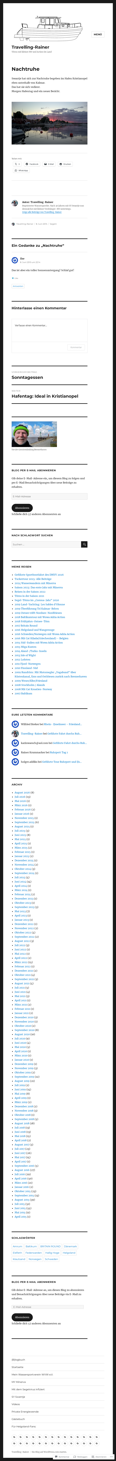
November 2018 (24, 1110)
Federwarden (34, 1252)
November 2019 (24, 1068)
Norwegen (35, 1259)
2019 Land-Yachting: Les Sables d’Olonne (40, 604)
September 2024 (24, 873)
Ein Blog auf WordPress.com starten (49, 1452)
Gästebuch (18, 1419)
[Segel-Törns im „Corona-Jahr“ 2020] (52, 1437)
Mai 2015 (20, 1212)
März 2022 (21, 962)
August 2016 (22, 1170)
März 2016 (21, 1182)
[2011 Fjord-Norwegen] (58, 1443)
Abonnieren (22, 507)
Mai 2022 (20, 953)
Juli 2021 (20, 987)
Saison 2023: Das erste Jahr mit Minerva (39, 587)
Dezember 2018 (24, 1106)
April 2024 (21, 885)
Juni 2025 (20, 834)
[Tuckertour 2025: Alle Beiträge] (20, 1437)
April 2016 (21, 1178)
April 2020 (21, 1051)
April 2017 (20, 1161)
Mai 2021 (20, 996)
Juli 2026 (20, 796)
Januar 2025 (22, 856)
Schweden (51, 1259)
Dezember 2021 (24, 970)
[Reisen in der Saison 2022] (39, 1437)
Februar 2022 (23, 966)
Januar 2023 (22, 919)
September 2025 (24, 822)
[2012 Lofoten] (52, 1443)
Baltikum (31, 1246)
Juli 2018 (20, 1127)
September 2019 (24, 1076)
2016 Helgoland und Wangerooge (35, 629)
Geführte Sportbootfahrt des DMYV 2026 (39, 574)
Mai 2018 (20, 1136)
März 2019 (21, 1102)
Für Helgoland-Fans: (24, 1426)
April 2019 (21, 1097)
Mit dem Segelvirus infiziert (28, 1389)
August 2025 (22, 826)
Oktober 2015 (23, 1191)
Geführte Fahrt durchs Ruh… (64, 733)
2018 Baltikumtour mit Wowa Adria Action (40, 617)
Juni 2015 (20, 1208)
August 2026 (22, 792)
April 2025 (21, 843)
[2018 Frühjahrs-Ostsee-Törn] (84, 1437)
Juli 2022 (20, 945)
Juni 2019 (20, 1089)
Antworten (18, 286)
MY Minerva (19, 1382)
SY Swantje (18, 1396)
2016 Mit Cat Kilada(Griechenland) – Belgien (41, 638)
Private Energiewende (25, 1411)
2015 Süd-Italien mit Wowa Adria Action (39, 642)
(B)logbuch (18, 1359)
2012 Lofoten (22, 659)
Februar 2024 (23, 894)
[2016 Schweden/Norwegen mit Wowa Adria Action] (14, 1443)
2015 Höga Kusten (25, 646)
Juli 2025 (20, 830)
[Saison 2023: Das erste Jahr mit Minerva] (33, 1437)
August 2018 (22, 1123)
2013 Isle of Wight (25, 655)
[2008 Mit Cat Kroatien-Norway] (90, 1443)
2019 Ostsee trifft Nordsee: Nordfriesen (38, 612)
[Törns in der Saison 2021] (46, 1437)
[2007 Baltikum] (96, 1443)
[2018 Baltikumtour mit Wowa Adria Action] (77, 1437)
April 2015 (21, 1216)
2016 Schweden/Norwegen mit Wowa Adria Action (45, 634)
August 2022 (22, 940)
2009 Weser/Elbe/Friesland (31, 680)
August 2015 (22, 1199)
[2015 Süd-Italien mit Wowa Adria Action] (27, 1443)
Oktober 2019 (23, 1072)
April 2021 (21, 1000)
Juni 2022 (20, 949)
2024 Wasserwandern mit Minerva (35, 583)
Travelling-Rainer (30, 47)
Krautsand (19, 1259)
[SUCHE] (84, 544)
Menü (98, 34)
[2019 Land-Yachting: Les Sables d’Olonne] (58, 1437)
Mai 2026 (20, 801)
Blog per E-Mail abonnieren (34, 470)
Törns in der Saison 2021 (29, 595)
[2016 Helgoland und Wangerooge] (96, 1437)
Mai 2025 (20, 839)
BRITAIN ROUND (50, 1246)
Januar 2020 (22, 1059)
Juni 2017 (20, 1153)
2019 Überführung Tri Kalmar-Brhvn (37, 608)
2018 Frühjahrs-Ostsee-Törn (32, 621)
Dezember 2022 (24, 924)
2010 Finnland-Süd (26, 668)
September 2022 (24, 936)
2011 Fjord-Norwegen (28, 663)
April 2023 (21, 915)
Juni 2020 (20, 1042)
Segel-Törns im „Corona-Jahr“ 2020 (37, 600)
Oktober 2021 (23, 974)
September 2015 (24, 1195)
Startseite (17, 1367)
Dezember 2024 (24, 860)
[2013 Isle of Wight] (46, 1443)
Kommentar (76, 347)
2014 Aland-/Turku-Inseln (31, 651)
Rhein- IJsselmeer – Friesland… (63, 724)
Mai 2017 (20, 1157)
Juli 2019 (20, 1085)
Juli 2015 (20, 1203)
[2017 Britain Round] (90, 1437)
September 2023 (24, 907)
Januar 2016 (22, 1186)
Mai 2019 (20, 1093)
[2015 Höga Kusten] (33, 1443)
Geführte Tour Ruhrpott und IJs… (62, 761)
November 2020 (24, 1021)
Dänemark (70, 1246)
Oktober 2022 (23, 932)
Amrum (17, 1246)
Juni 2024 (20, 881)
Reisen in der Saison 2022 (30, 591)
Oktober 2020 (23, 1025)
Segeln (53, 224)
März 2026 (21, 805)
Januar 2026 (22, 813)
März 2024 (21, 890)
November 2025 (24, 817)
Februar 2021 (22, 1008)
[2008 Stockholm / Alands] (84, 1443)
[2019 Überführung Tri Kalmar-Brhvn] (65, 1437)
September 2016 (24, 1165)
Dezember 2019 (24, 1063)
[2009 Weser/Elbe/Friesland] (77, 1443)
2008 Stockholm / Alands (30, 684)
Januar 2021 (22, 1013)
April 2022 (21, 957)
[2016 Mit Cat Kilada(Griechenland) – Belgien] (20, 1443)
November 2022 (24, 928)
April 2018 (21, 1140)
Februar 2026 (23, 809)
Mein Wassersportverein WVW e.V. (32, 1374)
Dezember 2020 (24, 1017)
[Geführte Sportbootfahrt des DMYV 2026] (14, 1437)
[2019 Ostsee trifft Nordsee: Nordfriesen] (71, 1437)
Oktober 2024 (23, 868)
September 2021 (24, 979)
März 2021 (21, 1004)
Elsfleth (17, 1252)
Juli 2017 (20, 1148)
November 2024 (24, 864)
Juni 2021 (20, 991)
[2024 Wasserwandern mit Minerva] (27, 1437)
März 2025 (21, 847)
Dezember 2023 (24, 898)
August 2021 (22, 983)
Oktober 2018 (23, 1114)
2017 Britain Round (26, 625)
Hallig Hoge (52, 1252)
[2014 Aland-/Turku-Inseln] (39, 1443)
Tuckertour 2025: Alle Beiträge (33, 578)
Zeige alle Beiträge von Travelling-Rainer (42, 212)
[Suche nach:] (46, 544)
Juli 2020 (20, 1038)
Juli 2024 (20, 877)
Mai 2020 (20, 1047)
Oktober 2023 (23, 902)
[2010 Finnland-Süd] (65, 1443)
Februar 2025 (23, 851)
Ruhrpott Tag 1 (59, 752)
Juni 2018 (20, 1131)
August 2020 (22, 1034)
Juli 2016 (20, 1174)
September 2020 (24, 1030)
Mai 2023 (20, 911)
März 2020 (21, 1055)
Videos (16, 1404)
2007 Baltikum (23, 693)
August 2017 (22, 1144)
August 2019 (22, 1080)
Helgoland (69, 1252)
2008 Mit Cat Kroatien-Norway (33, 689)
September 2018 (24, 1119)
